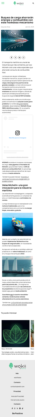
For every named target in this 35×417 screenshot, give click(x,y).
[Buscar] (33, 3)
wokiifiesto (17, 378)
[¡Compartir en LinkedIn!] (19, 57)
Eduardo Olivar (5, 27)
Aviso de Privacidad (17, 396)
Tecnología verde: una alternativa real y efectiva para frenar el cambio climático (16, 353)
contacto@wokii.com (17, 387)
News (3, 349)
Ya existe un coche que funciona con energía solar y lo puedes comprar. (15, 179)
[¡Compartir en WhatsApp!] (23, 57)
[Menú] (3, 3)
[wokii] (19, 3)
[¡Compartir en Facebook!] (11, 57)
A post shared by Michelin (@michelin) (17, 157)
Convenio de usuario (17, 400)
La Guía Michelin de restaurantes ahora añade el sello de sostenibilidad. (17, 304)
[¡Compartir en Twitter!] (15, 57)
